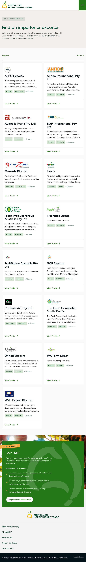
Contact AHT (8, 548)
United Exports (15, 356)
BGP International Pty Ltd (62, 125)
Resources (7, 537)
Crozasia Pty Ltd (16, 171)
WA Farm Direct (57, 356)
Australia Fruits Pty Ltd (20, 123)
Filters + (80, 55)
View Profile (10, 104)
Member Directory (16, 19)
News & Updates (9, 543)
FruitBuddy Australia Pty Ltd (21, 264)
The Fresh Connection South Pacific (62, 309)
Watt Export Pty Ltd (18, 400)
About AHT (7, 532)
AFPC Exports (14, 76)
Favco (51, 171)
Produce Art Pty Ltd (18, 308)
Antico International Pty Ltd (63, 77)
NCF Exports (55, 263)
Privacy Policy (63, 557)
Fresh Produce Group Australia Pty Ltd (19, 217)
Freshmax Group (58, 215)
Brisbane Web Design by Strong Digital (78, 557)
